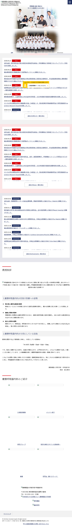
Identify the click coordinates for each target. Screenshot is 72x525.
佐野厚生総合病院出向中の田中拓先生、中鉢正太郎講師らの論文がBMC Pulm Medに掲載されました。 (35, 242)
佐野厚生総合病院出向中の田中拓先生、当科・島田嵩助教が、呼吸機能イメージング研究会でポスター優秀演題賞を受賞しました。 (35, 89)
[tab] (12, 52)
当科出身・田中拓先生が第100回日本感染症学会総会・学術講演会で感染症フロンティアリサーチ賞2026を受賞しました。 (36, 133)
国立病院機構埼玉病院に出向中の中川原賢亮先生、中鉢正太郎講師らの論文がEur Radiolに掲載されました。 (35, 220)
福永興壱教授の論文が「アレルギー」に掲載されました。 (22, 228)
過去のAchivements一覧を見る (36, 254)
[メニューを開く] (70, 2)
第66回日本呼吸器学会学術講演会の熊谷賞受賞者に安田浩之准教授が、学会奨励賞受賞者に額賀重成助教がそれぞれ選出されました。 (35, 80)
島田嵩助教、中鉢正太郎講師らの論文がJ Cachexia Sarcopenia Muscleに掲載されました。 (32, 235)
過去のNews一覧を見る (36, 185)
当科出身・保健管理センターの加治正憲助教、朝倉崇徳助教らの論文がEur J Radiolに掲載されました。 (35, 202)
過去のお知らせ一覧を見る (36, 116)
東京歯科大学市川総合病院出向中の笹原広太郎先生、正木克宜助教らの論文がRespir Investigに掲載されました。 (35, 211)
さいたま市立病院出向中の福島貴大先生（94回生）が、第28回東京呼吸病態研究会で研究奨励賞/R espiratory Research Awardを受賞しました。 (36, 104)
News (16, 94)
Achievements (16, 110)
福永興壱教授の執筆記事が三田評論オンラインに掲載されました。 (25, 141)
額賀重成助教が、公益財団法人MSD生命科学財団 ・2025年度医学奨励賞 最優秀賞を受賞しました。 (35, 97)
